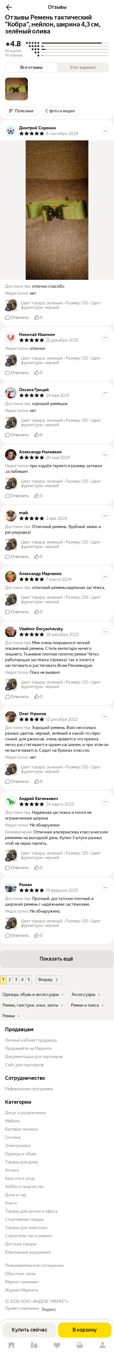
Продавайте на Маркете (28, 1048)
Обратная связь (20, 1273)
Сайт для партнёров (24, 1064)
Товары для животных (26, 1227)
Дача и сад (15, 1194)
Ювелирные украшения (28, 1252)
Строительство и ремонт (28, 1235)
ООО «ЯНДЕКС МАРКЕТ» (45, 1301)
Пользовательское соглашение (34, 1265)
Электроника (17, 1145)
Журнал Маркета (21, 1290)
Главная (11, 1345)
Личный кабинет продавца (31, 1040)
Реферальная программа (29, 1088)
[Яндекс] (49, 1309)
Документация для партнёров (34, 1056)
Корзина (79, 1345)
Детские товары (20, 1244)
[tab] (16, 89)
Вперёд (45, 979)
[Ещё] (105, 131)
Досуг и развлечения (25, 1112)
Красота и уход (20, 1178)
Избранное (57, 1345)
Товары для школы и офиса (31, 1211)
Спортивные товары (24, 1219)
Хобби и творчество (24, 1186)
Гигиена (13, 1137)
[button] (9, 7)
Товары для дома (21, 1162)
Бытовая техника (21, 1129)
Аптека (12, 1170)
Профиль (102, 1345)
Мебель (12, 1121)
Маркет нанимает (22, 1281)
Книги (11, 1203)
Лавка (34, 1345)
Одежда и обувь (20, 1153)
